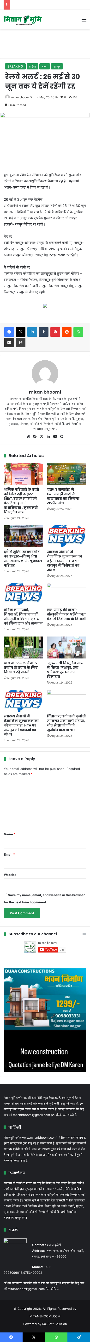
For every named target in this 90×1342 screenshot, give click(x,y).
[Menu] (84, 21)
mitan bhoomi (20, 97)
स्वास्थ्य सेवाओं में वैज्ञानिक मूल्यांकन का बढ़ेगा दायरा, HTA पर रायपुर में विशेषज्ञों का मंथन (64, 560)
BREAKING (15, 66)
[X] (20, 332)
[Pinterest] (55, 332)
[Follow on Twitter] (31, 97)
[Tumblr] (43, 332)
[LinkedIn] (32, 332)
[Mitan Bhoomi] (23, 19)
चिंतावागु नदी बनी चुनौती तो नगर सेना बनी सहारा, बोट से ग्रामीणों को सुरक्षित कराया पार (66, 723)
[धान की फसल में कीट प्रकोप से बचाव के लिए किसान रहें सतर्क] (23, 647)
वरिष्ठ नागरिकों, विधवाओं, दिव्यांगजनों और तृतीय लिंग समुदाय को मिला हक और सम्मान (23, 616)
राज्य (44, 66)
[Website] (28, 436)
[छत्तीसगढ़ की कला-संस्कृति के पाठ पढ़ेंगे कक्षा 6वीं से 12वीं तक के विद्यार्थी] (66, 594)
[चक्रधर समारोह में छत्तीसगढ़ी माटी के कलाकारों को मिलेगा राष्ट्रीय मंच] (66, 474)
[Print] (20, 342)
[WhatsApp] (78, 332)
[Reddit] (67, 332)
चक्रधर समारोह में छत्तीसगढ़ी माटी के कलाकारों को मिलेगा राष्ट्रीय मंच (63, 496)
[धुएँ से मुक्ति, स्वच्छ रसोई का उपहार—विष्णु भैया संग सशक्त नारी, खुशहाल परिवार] (23, 536)
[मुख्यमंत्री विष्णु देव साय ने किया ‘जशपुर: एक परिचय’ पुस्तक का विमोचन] (66, 647)
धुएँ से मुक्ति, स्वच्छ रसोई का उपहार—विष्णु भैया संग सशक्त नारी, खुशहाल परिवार (23, 558)
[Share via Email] (9, 342)
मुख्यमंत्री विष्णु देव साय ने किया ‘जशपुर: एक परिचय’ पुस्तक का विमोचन (65, 670)
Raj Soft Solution (54, 1324)
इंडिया (32, 66)
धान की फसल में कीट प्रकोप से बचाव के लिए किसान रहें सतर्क (21, 667)
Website (10, 875)
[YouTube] (55, 436)
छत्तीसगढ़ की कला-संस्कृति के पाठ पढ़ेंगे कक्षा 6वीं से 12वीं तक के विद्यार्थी (66, 614)
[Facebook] (9, 332)
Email (9, 854)
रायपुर (57, 66)
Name (9, 834)
